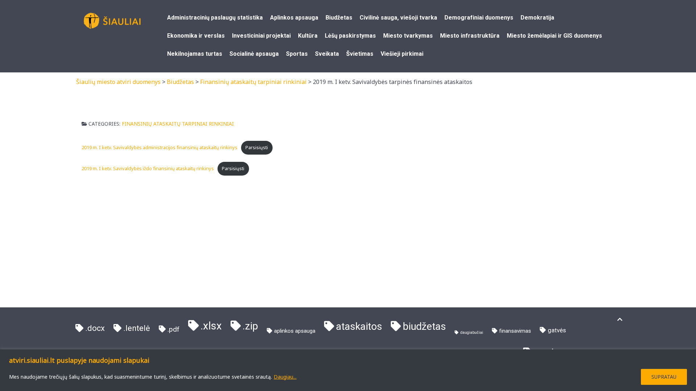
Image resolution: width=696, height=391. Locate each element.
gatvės (557, 330)
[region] (348, 370)
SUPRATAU (663, 376)
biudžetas (424, 326)
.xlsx (211, 326)
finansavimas (515, 331)
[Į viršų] (620, 319)
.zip (250, 326)
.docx (95, 328)
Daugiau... (285, 376)
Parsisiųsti (256, 147)
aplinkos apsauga (294, 331)
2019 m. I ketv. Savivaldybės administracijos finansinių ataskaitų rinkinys (159, 147)
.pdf (173, 329)
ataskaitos (359, 326)
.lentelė (136, 328)
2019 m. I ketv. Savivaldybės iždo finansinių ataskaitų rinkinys (148, 168)
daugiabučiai (471, 332)
